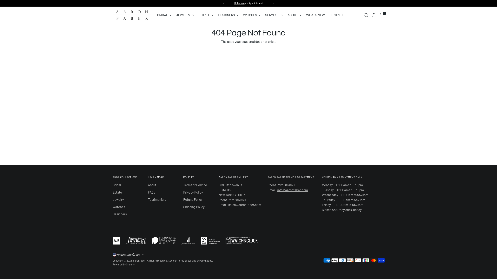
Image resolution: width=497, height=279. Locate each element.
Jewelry (118, 199)
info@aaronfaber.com (292, 190)
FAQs (151, 192)
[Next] (273, 3)
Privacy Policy (193, 192)
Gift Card (252, 3)
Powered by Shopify (124, 264)
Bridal (117, 185)
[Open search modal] (366, 15)
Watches (119, 207)
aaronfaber (139, 260)
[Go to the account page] (374, 15)
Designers (120, 214)
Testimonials (157, 199)
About (152, 185)
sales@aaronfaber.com (244, 205)
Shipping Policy (194, 207)
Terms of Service (195, 185)
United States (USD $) (129, 254)
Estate (117, 192)
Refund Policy (192, 199)
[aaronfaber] (132, 15)
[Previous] (224, 3)
